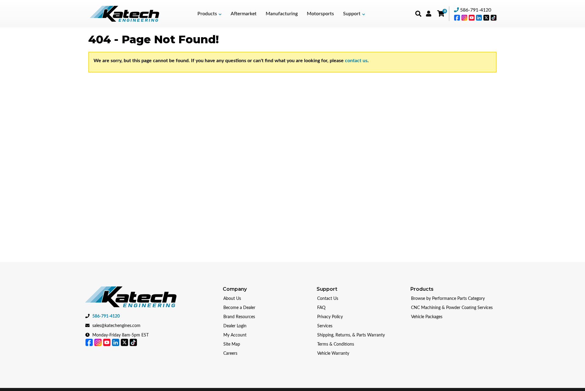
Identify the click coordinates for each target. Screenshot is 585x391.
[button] (209, 13)
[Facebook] (457, 17)
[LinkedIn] (479, 17)
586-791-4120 (475, 10)
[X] (487, 17)
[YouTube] (472, 17)
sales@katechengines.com (116, 326)
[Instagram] (465, 17)
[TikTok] (494, 17)
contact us (356, 60)
